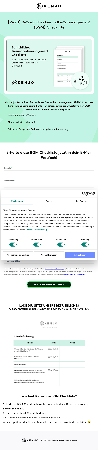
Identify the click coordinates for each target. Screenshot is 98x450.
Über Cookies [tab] (81, 201)
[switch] (37, 245)
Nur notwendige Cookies (18, 255)
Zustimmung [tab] (17, 201)
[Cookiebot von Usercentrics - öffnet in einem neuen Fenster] (84, 194)
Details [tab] (49, 201)
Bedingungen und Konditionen (74, 274)
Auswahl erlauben (49, 255)
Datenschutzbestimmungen (54, 269)
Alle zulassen (80, 255)
